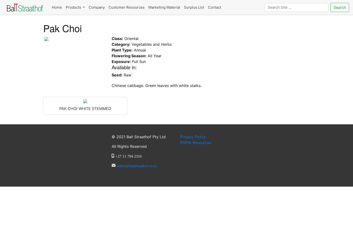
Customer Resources (127, 7)
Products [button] (74, 7)
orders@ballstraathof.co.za (136, 165)
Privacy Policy (193, 136)
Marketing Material (164, 7)
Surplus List (194, 7)
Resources (195, 142)
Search (340, 7)
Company (97, 7)
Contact (214, 7)
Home (57, 7)
